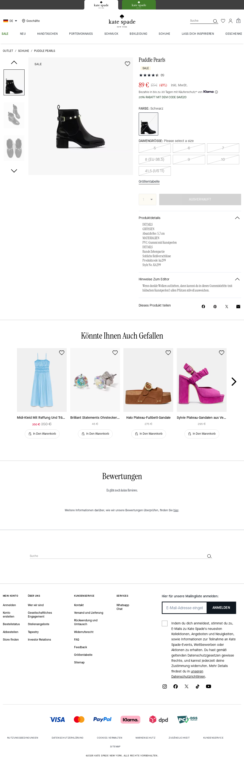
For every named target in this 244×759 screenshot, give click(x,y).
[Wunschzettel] (223, 21)
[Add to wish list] (127, 63)
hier (175, 510)
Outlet (8, 51)
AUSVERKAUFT (200, 199)
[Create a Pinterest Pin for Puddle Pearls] (215, 307)
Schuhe (23, 51)
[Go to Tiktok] (197, 688)
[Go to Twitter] (186, 688)
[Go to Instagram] (165, 688)
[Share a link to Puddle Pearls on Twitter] (227, 307)
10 (223, 159)
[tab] (101, 5)
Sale (38, 64)
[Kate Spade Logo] (122, 21)
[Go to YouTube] (208, 688)
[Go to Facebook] (175, 688)
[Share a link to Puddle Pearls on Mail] (238, 307)
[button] (14, 83)
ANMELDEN (221, 607)
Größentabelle (149, 181)
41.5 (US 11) (154, 170)
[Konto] (231, 21)
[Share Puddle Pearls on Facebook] (203, 306)
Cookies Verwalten (109, 737)
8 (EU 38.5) (154, 159)
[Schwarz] (148, 124)
